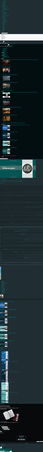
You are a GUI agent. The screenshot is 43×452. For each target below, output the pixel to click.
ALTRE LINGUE (3, 22)
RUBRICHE (2, 16)
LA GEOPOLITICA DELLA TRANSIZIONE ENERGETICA (10, 74)
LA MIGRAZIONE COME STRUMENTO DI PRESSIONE (10, 82)
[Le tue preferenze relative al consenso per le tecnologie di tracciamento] (3, 450)
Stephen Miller (2, 291)
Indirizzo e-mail (1, 429)
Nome (0, 426)
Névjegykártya (4, 3)
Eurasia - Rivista (3, 178)
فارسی (3, 30)
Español (3, 24)
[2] (0, 230)
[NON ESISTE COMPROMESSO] (6, 97)
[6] (3, 194)
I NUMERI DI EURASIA (5, 55)
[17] (12, 222)
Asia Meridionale (4, 13)
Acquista (1, 260)
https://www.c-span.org (26, 239)
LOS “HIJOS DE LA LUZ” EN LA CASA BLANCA (9, 155)
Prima (0, 159)
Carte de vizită (4, 2)
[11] (0, 245)
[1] (27, 186)
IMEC (2, 285)
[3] (24, 188)
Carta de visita (4, 1)
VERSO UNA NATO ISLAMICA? (7, 66)
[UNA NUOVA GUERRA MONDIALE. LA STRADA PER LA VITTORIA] (6, 105)
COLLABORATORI (5, 54)
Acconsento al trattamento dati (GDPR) (5, 430)
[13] (0, 250)
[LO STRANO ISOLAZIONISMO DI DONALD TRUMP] (3, 315)
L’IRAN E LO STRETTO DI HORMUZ (8, 90)
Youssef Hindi (2, 293)
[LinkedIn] (21, 270)
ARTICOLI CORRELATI (3, 301)
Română (3, 28)
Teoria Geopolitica (35, 92)
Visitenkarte (4, 4)
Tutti (3, 59)
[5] (0, 235)
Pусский (4, 27)
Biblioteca (4, 17)
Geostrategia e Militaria (5, 20)
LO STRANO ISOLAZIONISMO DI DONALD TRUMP (8, 317)
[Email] (21, 279)
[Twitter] (21, 269)
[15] (11, 215)
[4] (27, 190)
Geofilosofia (4, 19)
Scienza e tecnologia (5, 21)
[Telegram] (21, 273)
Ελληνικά (4, 29)
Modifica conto (3, 36)
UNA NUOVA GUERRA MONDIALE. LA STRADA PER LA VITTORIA (12, 107)
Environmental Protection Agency (5, 283)
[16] (0, 255)
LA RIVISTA (2, 7)
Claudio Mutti (1, 183)
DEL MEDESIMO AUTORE (10, 301)
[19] (10, 223)
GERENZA (4, 6)
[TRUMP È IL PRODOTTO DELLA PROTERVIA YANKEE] (3, 307)
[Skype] (21, 274)
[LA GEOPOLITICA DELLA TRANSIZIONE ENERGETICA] (6, 72)
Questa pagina (32, 263)
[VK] (21, 272)
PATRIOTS (1, 348)
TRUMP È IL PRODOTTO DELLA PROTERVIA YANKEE (8, 309)
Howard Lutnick (3, 284)
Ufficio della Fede (3, 292)
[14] (36, 214)
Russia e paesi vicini (36, 59)
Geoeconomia (15, 92)
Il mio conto (2, 34)
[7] (8, 196)
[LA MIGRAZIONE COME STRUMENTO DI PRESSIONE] (6, 80)
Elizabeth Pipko (3, 282)
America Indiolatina (5, 12)
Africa (4, 59)
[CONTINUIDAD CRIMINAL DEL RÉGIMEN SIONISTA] (6, 145)
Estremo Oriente (4, 14)
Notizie (27, 92)
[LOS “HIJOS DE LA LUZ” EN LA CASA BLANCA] (6, 153)
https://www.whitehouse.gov (24, 230)
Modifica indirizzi (3, 37)
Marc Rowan (2, 287)
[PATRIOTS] (3, 346)
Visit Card (4, 51)
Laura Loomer (2, 286)
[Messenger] (21, 268)
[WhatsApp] (21, 271)
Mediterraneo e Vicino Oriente (6, 15)
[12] (41, 211)
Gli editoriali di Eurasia (3, 179)
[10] (0, 242)
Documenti (4, 18)
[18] (25, 222)
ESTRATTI (4, 57)
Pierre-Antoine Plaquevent (4, 289)
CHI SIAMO (2, 52)
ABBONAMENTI (5, 8)
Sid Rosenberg (2, 290)
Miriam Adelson (3, 288)
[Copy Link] (21, 277)
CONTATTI (2, 31)
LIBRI (2, 10)
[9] (42, 205)
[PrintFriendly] (21, 275)
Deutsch (3, 23)
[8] (0, 239)
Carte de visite (4, 49)
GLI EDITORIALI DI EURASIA (6, 9)
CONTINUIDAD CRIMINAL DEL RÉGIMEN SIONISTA (10, 147)
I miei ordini (2, 35)
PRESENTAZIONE (5, 5)
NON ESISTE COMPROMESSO (7, 99)
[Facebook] (21, 267)
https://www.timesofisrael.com (22, 234)
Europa (25, 59)
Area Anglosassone (12, 59)
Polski (3, 26)
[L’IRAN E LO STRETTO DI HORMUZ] (6, 88)
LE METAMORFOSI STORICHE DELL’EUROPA (7, 340)
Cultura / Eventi (8, 92)
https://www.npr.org (15, 251)
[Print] (21, 276)
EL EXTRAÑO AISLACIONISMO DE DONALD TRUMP (10, 139)
